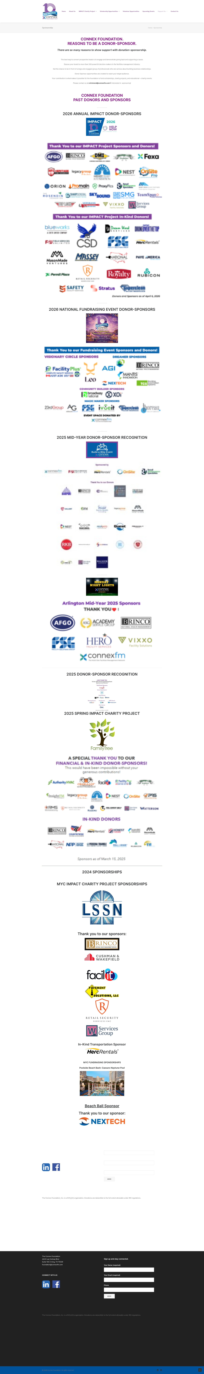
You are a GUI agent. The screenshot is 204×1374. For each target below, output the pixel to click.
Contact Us (174, 11)
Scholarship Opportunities (109, 11)
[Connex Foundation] (50, 11)
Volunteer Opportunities (131, 11)
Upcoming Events (148, 11)
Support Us (162, 11)
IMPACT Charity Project (87, 11)
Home (64, 11)
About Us (72, 11)
